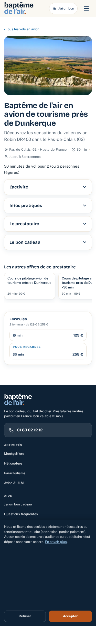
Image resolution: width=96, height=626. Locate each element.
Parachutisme (14, 473)
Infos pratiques (25, 205)
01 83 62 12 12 (30, 430)
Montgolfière (14, 454)
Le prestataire (24, 223)
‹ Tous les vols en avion (21, 29)
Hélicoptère (13, 463)
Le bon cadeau (24, 242)
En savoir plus (56, 542)
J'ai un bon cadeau (18, 504)
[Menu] (86, 8)
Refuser (25, 616)
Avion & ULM (14, 483)
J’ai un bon (66, 8)
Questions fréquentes (21, 514)
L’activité (18, 187)
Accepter (70, 616)
